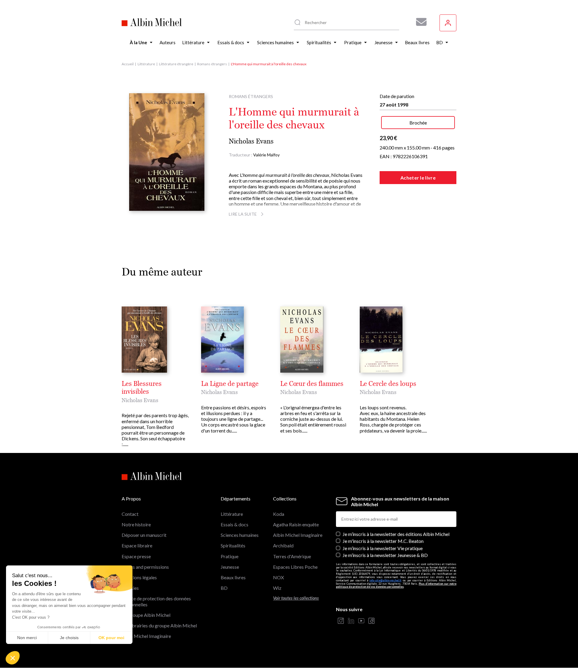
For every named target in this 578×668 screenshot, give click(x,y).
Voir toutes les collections (296, 598)
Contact (130, 514)
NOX (278, 577)
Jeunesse (230, 567)
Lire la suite (243, 214)
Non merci (27, 637)
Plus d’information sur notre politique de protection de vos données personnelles (396, 585)
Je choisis (69, 637)
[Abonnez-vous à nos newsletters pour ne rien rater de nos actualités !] (419, 22)
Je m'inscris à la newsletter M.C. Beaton (383, 541)
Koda (278, 514)
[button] (12, 658)
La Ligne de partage (230, 384)
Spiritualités (233, 545)
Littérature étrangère (176, 64)
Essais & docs (234, 524)
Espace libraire (137, 545)
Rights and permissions (145, 567)
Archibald (283, 545)
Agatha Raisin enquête (296, 524)
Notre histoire (136, 524)
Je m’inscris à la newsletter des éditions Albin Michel (396, 534)
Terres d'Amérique (292, 556)
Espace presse (136, 556)
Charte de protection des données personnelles (156, 601)
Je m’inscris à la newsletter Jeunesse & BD (385, 555)
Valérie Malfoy (266, 154)
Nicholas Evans (251, 141)
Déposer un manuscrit (144, 535)
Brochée (418, 122)
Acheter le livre (418, 177)
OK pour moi (111, 637)
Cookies (130, 588)
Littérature (146, 64)
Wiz (277, 588)
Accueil (128, 64)
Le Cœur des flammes (311, 384)
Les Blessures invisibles (142, 388)
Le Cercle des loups (388, 384)
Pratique (229, 556)
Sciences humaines (240, 535)
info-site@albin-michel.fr (385, 580)
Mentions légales (139, 577)
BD (224, 588)
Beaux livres (233, 577)
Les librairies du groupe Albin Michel (159, 625)
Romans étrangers (212, 64)
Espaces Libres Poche (295, 567)
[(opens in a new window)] (341, 621)
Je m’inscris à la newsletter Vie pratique (383, 548)
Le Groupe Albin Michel (146, 615)
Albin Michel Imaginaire (146, 636)
